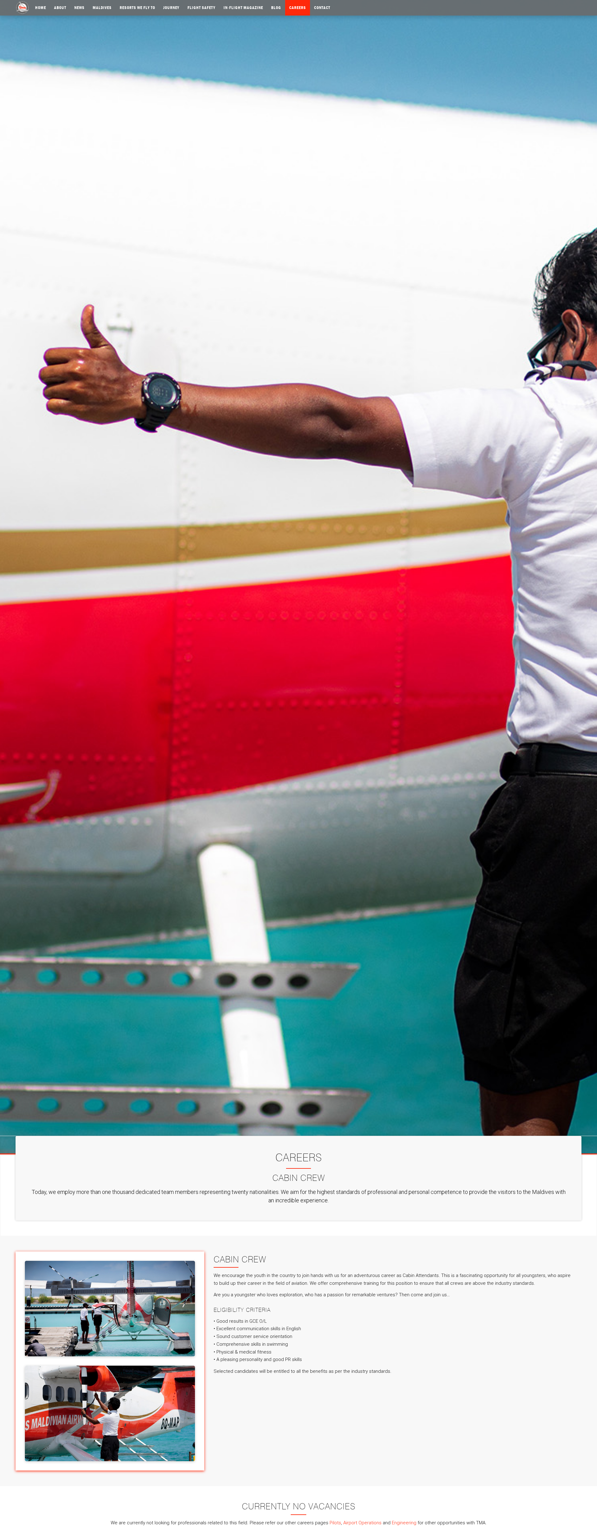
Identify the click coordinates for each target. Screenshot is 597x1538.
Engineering (404, 1523)
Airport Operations (362, 1523)
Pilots (335, 1523)
